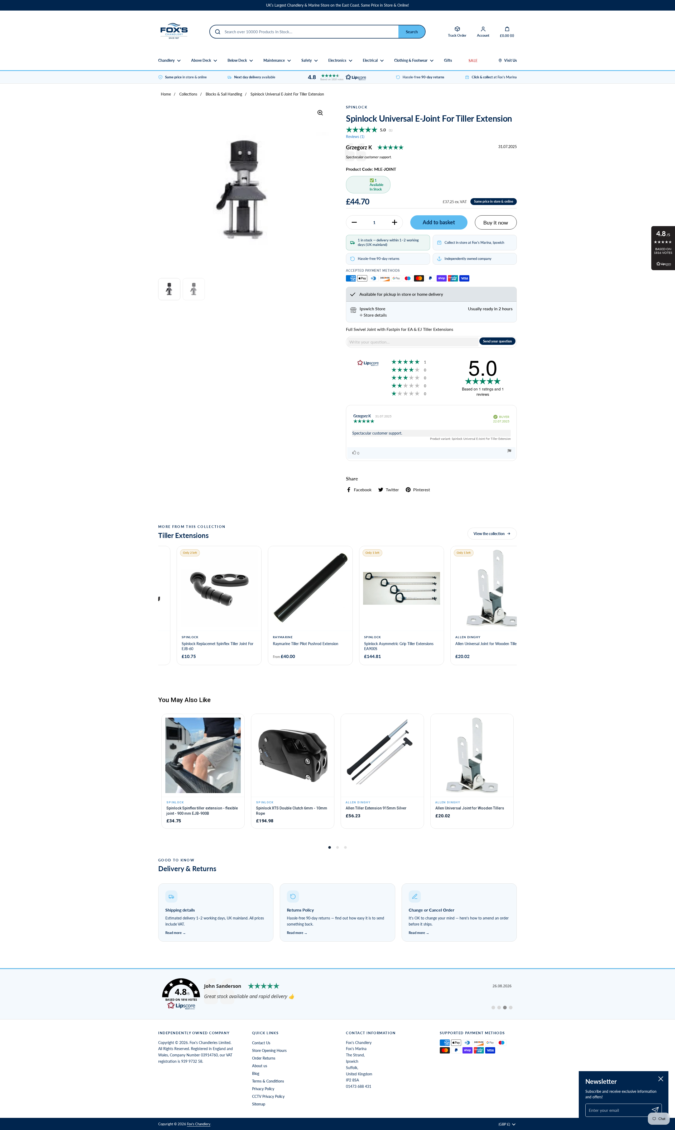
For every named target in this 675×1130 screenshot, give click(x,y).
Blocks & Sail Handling (224, 94)
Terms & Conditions (268, 1081)
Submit (411, 31)
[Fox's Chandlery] (174, 31)
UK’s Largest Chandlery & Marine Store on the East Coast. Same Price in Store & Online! (337, 5)
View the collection (489, 533)
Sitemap (258, 1104)
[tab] (373, 315)
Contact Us (261, 1043)
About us (259, 1066)
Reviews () (355, 136)
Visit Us (510, 60)
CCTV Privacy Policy (268, 1096)
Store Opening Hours (269, 1050)
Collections (188, 94)
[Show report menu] (509, 451)
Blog (255, 1073)
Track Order (457, 35)
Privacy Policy (263, 1088)
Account (483, 35)
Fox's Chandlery (198, 1124)
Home (166, 94)
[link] (337, 994)
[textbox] (413, 342)
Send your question (497, 341)
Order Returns (263, 1058)
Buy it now (495, 222)
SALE (473, 60)
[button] (335, 77)
